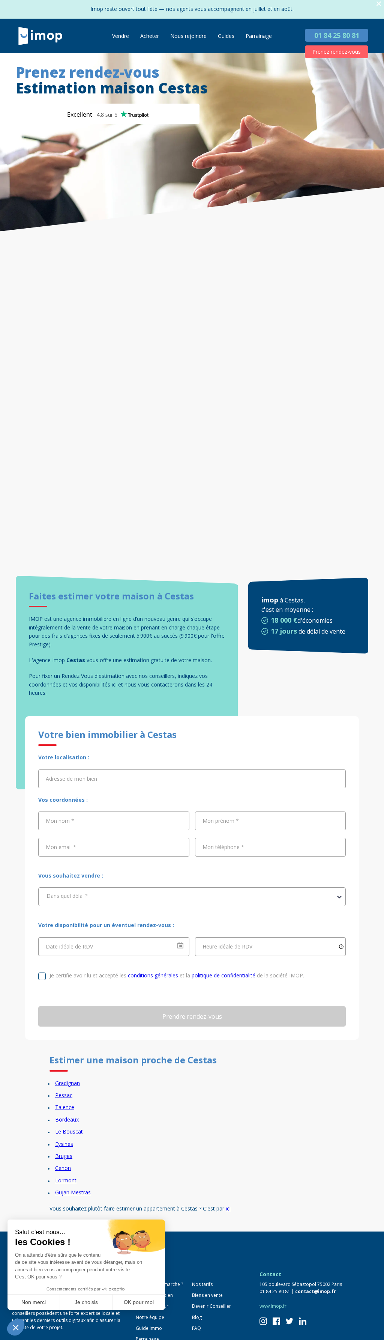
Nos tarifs (202, 1284)
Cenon (63, 1167)
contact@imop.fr (315, 1291)
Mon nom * (60, 820)
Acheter (149, 35)
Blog (197, 1317)
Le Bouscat (69, 1131)
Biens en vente (207, 1295)
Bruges (63, 1155)
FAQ (196, 1328)
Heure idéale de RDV (227, 946)
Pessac (63, 1095)
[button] (16, 1327)
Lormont (65, 1180)
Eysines (64, 1143)
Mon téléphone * (223, 847)
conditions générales (153, 975)
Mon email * (61, 847)
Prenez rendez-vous (336, 51)
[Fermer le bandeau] (378, 4)
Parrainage (259, 35)
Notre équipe (150, 1317)
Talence (64, 1107)
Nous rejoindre (188, 35)
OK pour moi (139, 1302)
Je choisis (86, 1302)
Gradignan (67, 1083)
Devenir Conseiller (211, 1306)
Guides (226, 35)
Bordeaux (67, 1119)
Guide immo (149, 1328)
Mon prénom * (220, 820)
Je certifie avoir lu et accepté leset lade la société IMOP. (177, 975)
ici (228, 1208)
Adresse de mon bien (71, 778)
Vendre (120, 35)
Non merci (33, 1302)
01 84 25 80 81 (336, 35)
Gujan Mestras (73, 1192)
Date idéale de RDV (69, 946)
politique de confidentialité (223, 975)
